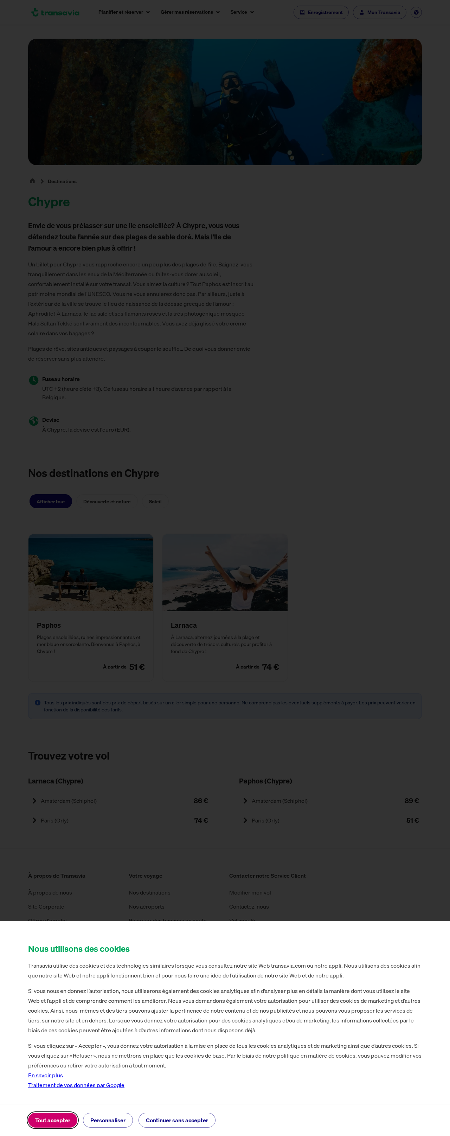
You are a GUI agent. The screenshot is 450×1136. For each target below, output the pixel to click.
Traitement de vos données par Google (76, 1085)
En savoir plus (45, 1075)
